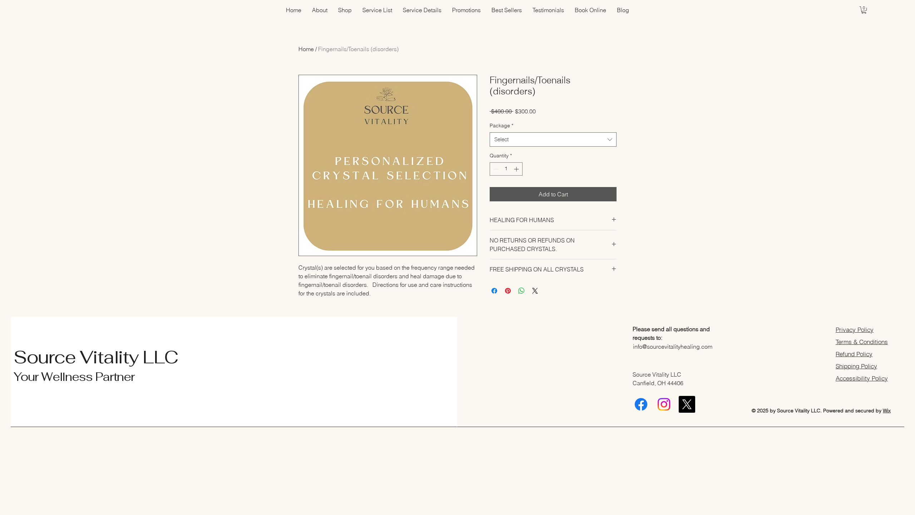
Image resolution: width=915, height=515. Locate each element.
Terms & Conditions (862, 341)
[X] (686, 404)
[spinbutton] (506, 169)
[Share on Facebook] (494, 290)
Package (501, 125)
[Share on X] (535, 290)
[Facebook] (641, 404)
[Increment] (517, 169)
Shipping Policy (856, 366)
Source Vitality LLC (96, 357)
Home (306, 49)
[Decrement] (495, 169)
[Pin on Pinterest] (508, 290)
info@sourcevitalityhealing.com (672, 346)
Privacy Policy (855, 329)
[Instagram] (664, 404)
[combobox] (553, 139)
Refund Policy (854, 354)
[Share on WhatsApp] (521, 290)
